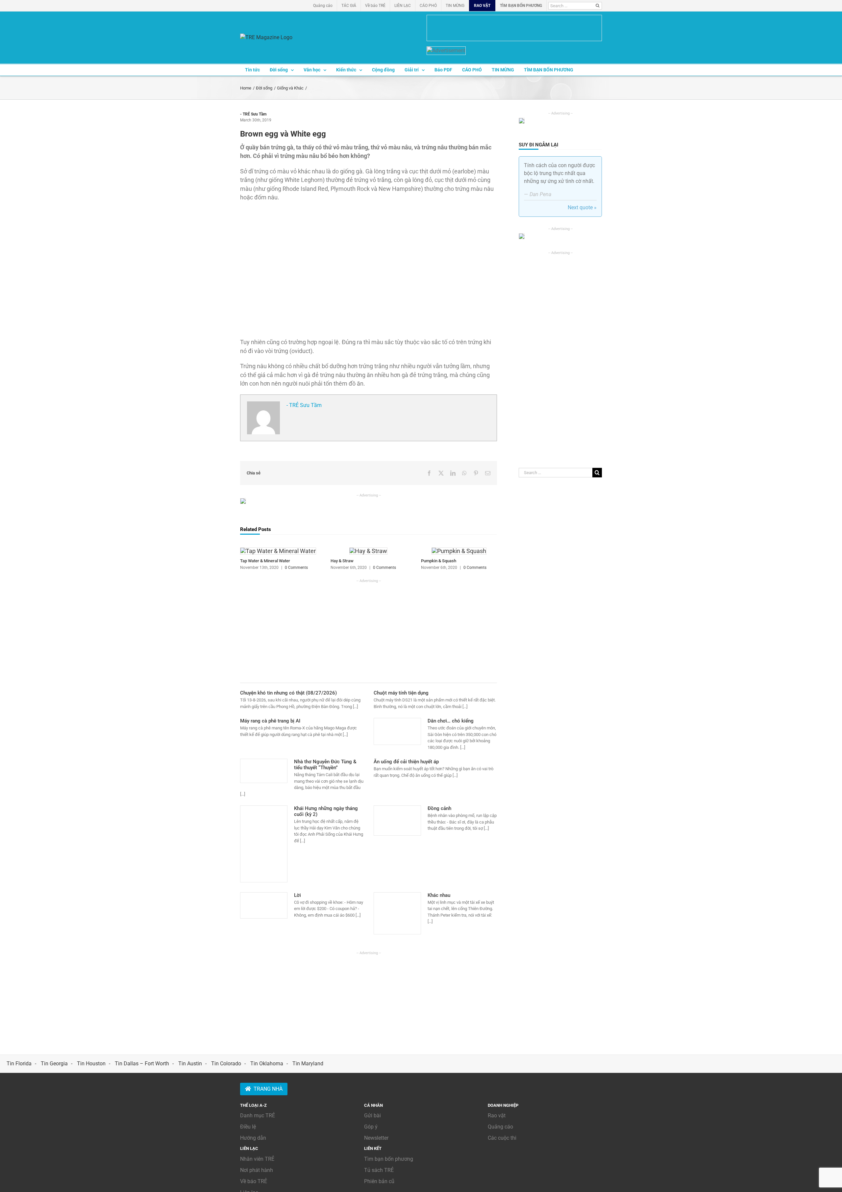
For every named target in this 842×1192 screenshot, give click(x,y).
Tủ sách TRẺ (379, 1170)
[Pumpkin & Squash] (459, 550)
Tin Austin (190, 1063)
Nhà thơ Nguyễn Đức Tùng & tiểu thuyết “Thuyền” (325, 765)
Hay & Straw (342, 560)
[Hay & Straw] (368, 550)
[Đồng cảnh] (397, 820)
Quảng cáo (500, 1127)
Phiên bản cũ (379, 1181)
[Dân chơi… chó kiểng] (397, 731)
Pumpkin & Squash (438, 560)
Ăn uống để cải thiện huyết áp (406, 762)
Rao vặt (497, 1115)
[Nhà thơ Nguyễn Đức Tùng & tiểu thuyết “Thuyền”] (263, 771)
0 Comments (296, 567)
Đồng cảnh (439, 808)
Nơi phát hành (256, 1170)
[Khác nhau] (397, 913)
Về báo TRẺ (253, 1181)
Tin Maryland (307, 1063)
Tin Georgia (54, 1063)
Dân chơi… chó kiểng (451, 721)
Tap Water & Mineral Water (265, 560)
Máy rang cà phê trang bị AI (270, 721)
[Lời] (263, 905)
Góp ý (371, 1127)
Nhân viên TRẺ (257, 1159)
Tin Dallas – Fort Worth (142, 1063)
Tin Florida (19, 1063)
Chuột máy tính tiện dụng (401, 693)
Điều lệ (248, 1127)
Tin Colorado (226, 1063)
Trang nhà (268, 1089)
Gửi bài (372, 1115)
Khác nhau (439, 895)
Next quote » (582, 207)
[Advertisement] (368, 630)
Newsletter (376, 1138)
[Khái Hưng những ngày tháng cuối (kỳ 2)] (263, 843)
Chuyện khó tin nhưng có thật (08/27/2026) (288, 693)
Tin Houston (91, 1063)
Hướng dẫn (253, 1138)
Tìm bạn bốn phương (388, 1159)
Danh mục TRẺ (257, 1115)
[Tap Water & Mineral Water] (278, 550)
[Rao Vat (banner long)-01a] (514, 28)
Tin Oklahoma (266, 1063)
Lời (297, 895)
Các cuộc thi (502, 1138)
